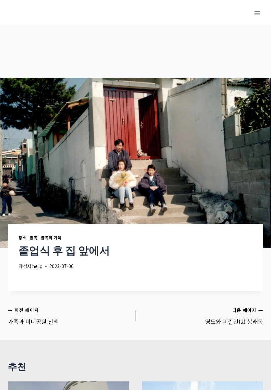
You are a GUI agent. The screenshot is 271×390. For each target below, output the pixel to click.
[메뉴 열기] (257, 13)
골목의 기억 (51, 237)
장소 (22, 237)
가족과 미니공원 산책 (33, 316)
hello (37, 266)
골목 (33, 237)
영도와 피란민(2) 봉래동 (234, 316)
